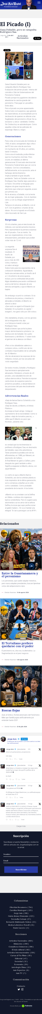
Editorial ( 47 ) (21, 958)
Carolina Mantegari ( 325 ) (21, 910)
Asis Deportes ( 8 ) (21, 970)
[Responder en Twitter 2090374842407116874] (7, 797)
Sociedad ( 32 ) (21, 961)
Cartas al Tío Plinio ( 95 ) (21, 955)
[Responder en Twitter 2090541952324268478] (7, 779)
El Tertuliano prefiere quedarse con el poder (18, 644)
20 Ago (30, 765)
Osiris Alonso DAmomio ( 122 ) (21, 916)
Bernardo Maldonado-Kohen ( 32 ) (21, 922)
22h (29, 749)
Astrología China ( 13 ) (21, 967)
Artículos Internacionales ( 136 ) (21, 952)
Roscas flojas (11, 710)
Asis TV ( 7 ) (21, 973)
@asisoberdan (21, 749)
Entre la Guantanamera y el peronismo (20, 574)
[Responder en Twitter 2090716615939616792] (7, 759)
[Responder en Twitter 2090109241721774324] (7, 820)
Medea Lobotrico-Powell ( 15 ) (21, 925)
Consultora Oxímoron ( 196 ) (21, 947)
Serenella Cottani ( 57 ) (21, 919)
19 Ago (30, 804)
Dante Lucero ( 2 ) (21, 928)
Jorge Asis (10, 749)
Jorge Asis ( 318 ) (21, 913)
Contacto (21, 986)
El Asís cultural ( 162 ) (21, 950)
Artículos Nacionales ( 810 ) (21, 941)
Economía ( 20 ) (21, 964)
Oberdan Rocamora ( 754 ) (21, 907)
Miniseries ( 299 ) (21, 944)
